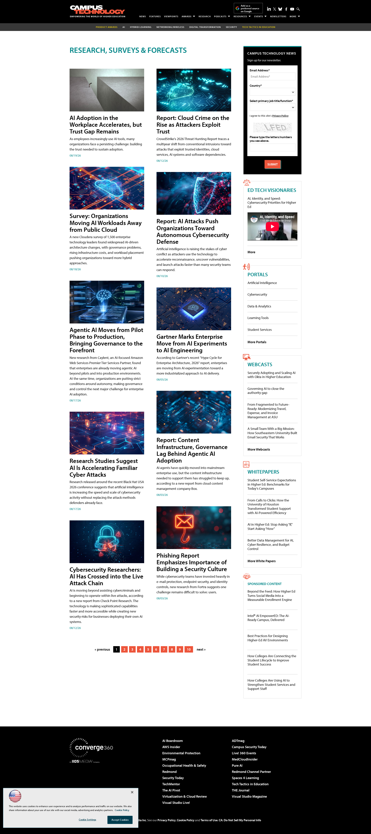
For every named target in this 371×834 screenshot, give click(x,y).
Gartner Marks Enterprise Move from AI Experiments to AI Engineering (192, 343)
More (293, 16)
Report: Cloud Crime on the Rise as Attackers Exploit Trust (193, 124)
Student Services (260, 329)
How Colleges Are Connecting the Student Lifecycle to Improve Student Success (272, 660)
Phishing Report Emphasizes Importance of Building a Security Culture (192, 562)
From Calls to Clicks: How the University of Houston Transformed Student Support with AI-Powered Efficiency (269, 506)
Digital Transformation (205, 27)
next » (201, 649)
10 (189, 649)
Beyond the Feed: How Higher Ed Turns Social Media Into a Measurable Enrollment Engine (271, 595)
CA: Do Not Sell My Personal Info (240, 820)
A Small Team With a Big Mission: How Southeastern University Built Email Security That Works (272, 432)
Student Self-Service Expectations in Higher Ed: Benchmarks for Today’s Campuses (272, 484)
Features (155, 16)
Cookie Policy (185, 820)
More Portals (257, 342)
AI (124, 27)
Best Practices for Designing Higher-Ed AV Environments (268, 638)
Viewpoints (171, 16)
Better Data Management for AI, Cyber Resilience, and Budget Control (271, 544)
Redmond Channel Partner (251, 771)
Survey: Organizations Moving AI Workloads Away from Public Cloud (106, 222)
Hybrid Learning (140, 27)
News (142, 16)
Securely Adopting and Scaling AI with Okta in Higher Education (271, 374)
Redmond (169, 771)
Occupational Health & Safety (184, 765)
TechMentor (171, 784)
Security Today (173, 778)
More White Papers (262, 561)
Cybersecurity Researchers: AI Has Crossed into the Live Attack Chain (106, 576)
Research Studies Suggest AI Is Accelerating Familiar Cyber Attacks (104, 467)
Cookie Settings (87, 819)
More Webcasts (259, 449)
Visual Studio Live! (176, 802)
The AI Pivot (171, 790)
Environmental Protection (181, 753)
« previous (102, 649)
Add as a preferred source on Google (250, 8)
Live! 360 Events (244, 753)
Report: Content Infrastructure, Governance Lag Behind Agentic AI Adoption (192, 450)
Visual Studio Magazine (249, 796)
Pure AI (237, 765)
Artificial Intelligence (262, 283)
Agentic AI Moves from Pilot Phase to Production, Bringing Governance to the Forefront (106, 340)
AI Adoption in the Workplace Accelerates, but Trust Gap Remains (106, 124)
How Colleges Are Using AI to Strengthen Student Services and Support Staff (271, 684)
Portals (258, 274)
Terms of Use (209, 820)
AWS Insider (171, 747)
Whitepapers (263, 471)
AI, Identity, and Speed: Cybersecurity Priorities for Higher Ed (272, 202)
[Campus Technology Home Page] (98, 11)
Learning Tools (258, 318)
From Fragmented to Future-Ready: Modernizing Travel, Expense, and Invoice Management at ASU (268, 410)
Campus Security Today (249, 747)
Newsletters (278, 16)
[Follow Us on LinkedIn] (269, 9)
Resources (240, 16)
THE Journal (240, 790)
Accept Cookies (120, 819)
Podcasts (220, 16)
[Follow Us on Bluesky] (280, 9)
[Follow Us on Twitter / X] (274, 9)
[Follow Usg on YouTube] (292, 9)
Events (258, 16)
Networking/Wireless (170, 27)
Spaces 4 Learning (245, 778)
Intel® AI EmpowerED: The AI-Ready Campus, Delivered (268, 618)
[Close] (132, 792)
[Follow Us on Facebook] (286, 9)
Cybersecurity (257, 294)
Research (205, 16)
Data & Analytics (259, 306)
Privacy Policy (280, 115)
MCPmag (169, 759)
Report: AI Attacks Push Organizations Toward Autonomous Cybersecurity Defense (193, 231)
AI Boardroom (172, 740)
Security (231, 27)
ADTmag (238, 740)
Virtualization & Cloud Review (184, 796)
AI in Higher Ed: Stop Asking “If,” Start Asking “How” (270, 526)
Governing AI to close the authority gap (266, 390)
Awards (186, 16)
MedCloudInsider (245, 759)
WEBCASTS (260, 364)
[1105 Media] (93, 782)
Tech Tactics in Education (250, 784)
